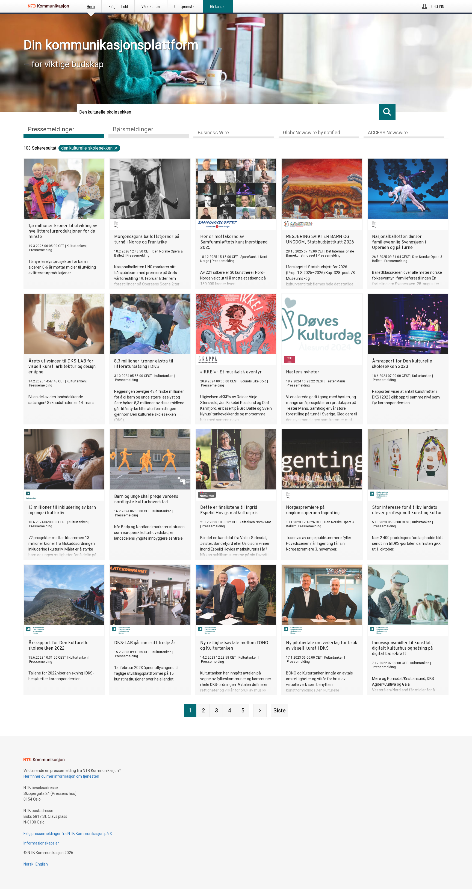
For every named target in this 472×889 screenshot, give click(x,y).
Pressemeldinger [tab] (51, 129)
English (42, 864)
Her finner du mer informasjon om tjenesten (61, 776)
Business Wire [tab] (213, 132)
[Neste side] (260, 710)
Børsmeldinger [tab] (133, 129)
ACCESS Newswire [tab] (388, 132)
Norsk (28, 864)
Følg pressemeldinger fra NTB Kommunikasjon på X (67, 833)
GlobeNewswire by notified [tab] (311, 132)
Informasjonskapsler (41, 843)
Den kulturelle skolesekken (87, 148)
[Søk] (387, 112)
